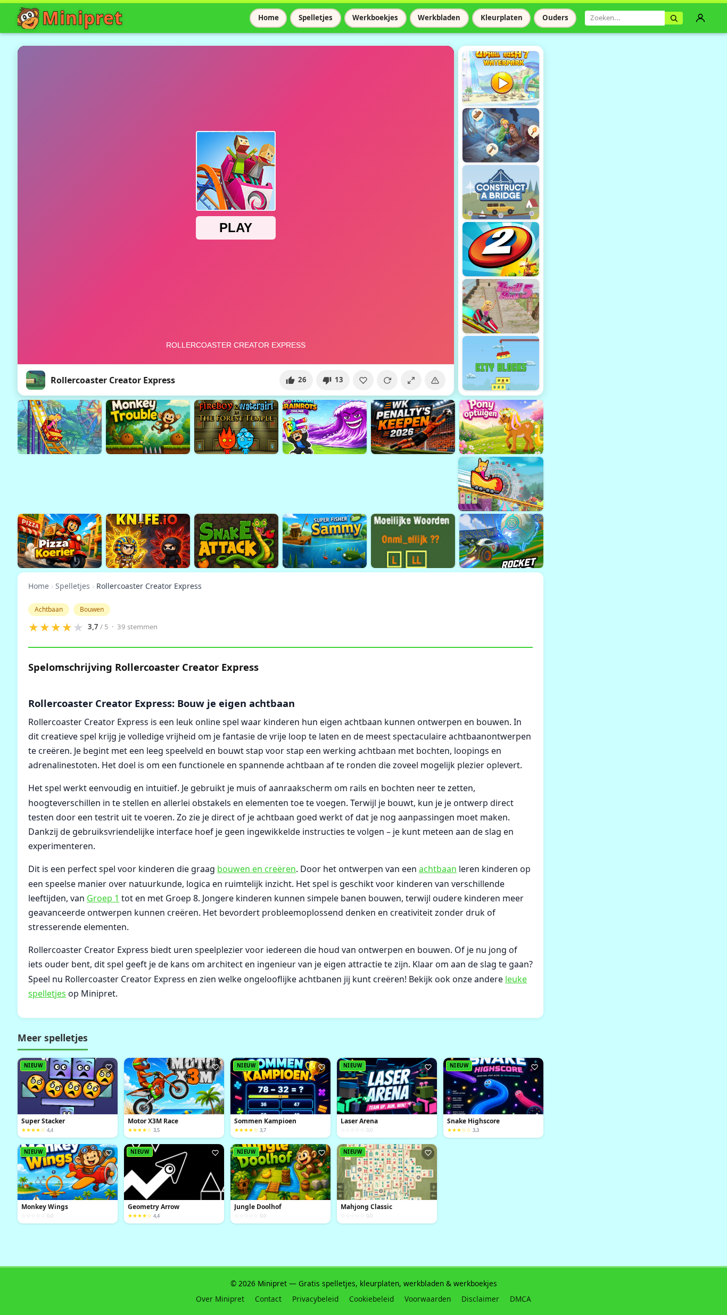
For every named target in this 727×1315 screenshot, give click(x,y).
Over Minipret (220, 1299)
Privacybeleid (315, 1299)
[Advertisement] (211, 482)
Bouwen (92, 609)
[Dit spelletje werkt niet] (435, 380)
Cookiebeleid (371, 1299)
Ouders (555, 17)
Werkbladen (439, 17)
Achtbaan (49, 609)
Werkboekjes (375, 17)
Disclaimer (480, 1299)
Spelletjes (316, 17)
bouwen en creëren (256, 869)
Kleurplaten (502, 17)
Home (268, 17)
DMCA (520, 1299)
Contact (268, 1299)
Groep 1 (103, 898)
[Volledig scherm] (411, 380)
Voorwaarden (427, 1299)
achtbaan (438, 869)
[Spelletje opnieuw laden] (387, 380)
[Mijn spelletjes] (700, 18)
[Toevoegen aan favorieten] (363, 380)
